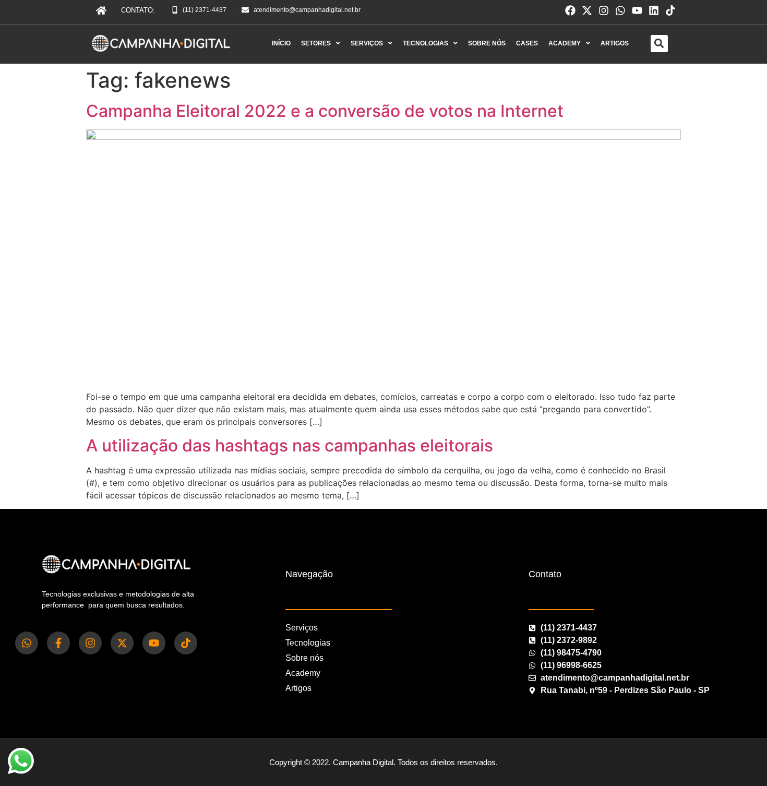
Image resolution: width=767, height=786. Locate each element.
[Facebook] (570, 10)
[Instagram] (603, 10)
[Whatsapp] (620, 10)
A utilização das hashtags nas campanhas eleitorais (289, 445)
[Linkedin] (654, 10)
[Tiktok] (670, 10)
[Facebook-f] (58, 643)
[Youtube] (637, 10)
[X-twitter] (587, 10)
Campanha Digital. (364, 762)
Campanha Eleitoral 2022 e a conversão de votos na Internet (325, 111)
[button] (659, 43)
